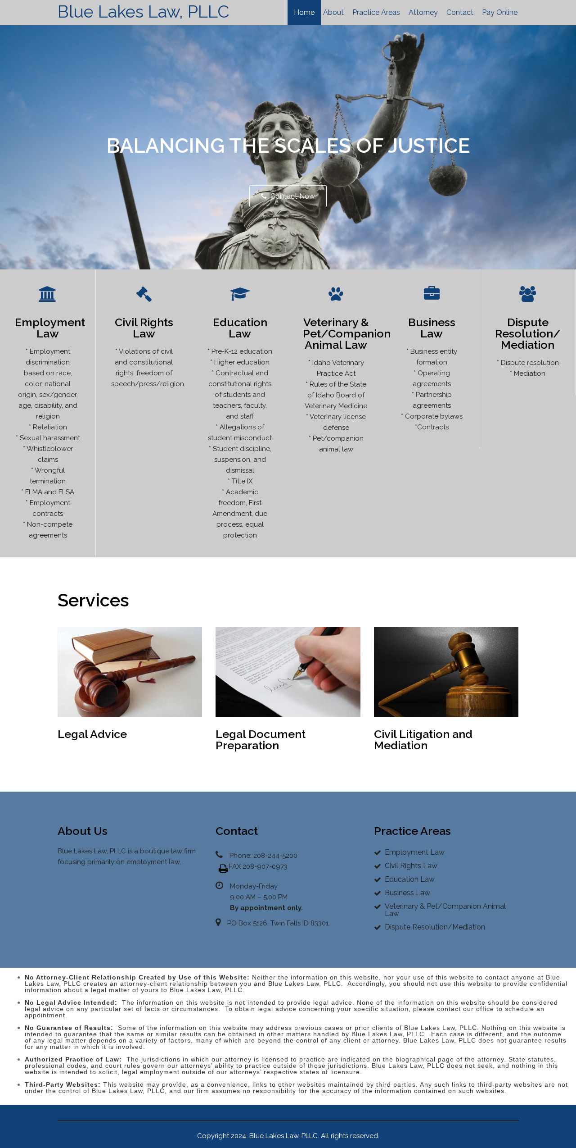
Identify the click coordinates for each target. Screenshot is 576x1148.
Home (304, 12)
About (333, 12)
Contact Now (292, 196)
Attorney (423, 12)
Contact (459, 12)
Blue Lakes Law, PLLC (143, 11)
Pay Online (500, 12)
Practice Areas (376, 12)
